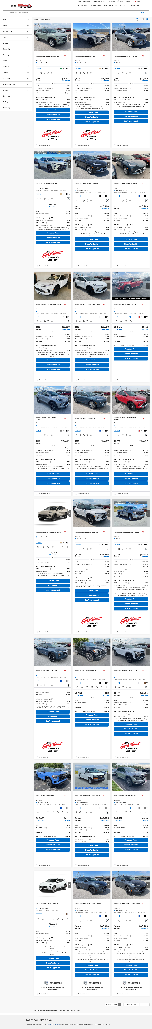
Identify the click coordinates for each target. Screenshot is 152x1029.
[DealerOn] (30, 1024)
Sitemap (54, 1024)
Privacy (58, 1024)
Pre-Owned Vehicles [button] (95, 5)
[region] (53, 96)
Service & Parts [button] (113, 5)
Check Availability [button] (53, 115)
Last (135, 1004)
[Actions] (68, 56)
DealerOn (48, 1024)
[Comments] (68, 73)
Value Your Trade (53, 110)
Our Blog (139, 5)
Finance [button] (105, 5)
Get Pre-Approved (53, 119)
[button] (69, 37)
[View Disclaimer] (51, 73)
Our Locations (131, 5)
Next (129, 1004)
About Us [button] (122, 5)
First (109, 1004)
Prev (115, 1004)
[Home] (78, 6)
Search (142, 12)
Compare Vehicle (44, 145)
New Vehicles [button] (84, 5)
